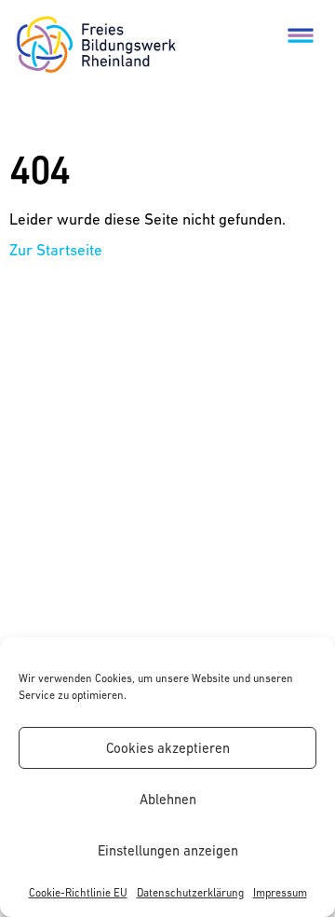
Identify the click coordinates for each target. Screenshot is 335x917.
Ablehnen (168, 799)
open (300, 34)
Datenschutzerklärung (190, 892)
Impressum (280, 892)
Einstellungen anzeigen (168, 850)
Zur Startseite (55, 249)
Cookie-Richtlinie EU (78, 892)
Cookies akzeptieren (168, 748)
